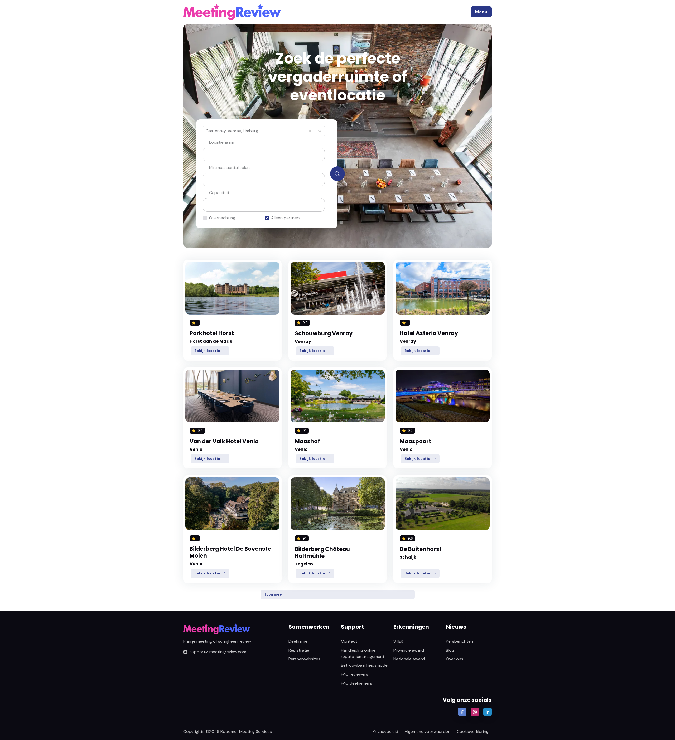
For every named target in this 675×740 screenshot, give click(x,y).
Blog (450, 650)
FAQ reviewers (354, 674)
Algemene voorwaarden (427, 731)
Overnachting (222, 218)
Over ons (454, 659)
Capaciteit (219, 192)
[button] (481, 11)
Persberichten (459, 641)
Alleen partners (286, 218)
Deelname (297, 641)
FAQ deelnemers (356, 683)
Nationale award (409, 659)
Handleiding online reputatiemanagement (362, 653)
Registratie (298, 650)
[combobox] (206, 131)
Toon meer (273, 594)
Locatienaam (221, 142)
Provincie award (408, 650)
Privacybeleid (385, 731)
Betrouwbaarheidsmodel (364, 665)
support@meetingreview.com (218, 652)
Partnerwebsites (304, 659)
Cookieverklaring (473, 731)
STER (398, 641)
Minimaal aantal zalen (229, 167)
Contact (349, 641)
